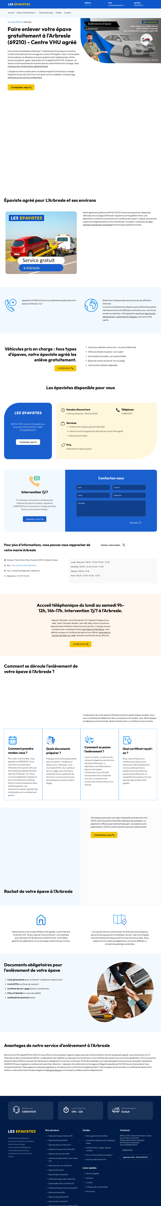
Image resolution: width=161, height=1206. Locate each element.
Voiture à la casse (46, 13)
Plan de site (90, 1191)
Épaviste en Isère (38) (57, 1192)
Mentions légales (92, 1173)
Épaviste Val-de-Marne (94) (59, 1154)
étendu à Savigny (54, 1070)
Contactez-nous (20, 87)
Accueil (11, 13)
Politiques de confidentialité (97, 1187)
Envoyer (134, 522)
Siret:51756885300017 (128, 1145)
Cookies (89, 1182)
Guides (59, 13)
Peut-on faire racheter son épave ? (99, 1155)
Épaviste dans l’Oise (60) (58, 1201)
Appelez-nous (33, 519)
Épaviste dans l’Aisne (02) (58, 1174)
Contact (67, 13)
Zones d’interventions (25, 13)
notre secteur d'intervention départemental (28, 66)
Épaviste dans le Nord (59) (58, 1197)
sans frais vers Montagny (93, 629)
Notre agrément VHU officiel (97, 1136)
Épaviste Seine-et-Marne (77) (60, 1145)
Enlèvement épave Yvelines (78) (61, 1136)
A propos (89, 1178)
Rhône (19, 22)
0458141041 (88, 5)
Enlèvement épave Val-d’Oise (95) (62, 1149)
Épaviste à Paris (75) (56, 1170)
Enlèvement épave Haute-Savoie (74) (63, 1188)
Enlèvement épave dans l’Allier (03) (62, 1179)
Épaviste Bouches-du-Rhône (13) (61, 1183)
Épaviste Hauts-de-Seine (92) (60, 1165)
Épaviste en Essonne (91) (58, 1140)
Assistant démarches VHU (96, 1159)
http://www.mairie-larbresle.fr (24, 565)
